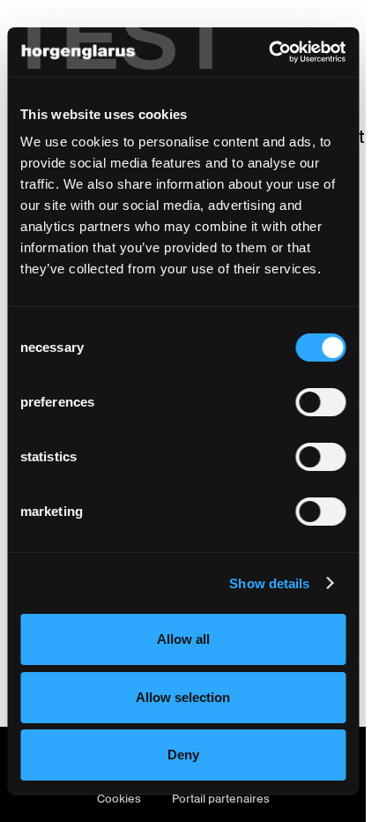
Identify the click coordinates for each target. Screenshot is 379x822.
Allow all (183, 638)
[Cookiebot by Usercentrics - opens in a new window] (268, 52)
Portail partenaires (221, 798)
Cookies (119, 798)
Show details (269, 583)
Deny (183, 754)
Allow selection (183, 697)
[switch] (320, 402)
